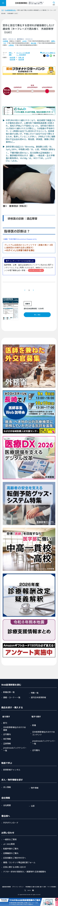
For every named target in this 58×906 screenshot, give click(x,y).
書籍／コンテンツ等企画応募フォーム (19, 862)
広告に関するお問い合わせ (14, 867)
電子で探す (36, 716)
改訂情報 (7, 738)
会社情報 (5, 797)
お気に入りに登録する (48, 53)
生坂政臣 (5, 41)
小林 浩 (24, 41)
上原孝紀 (11, 45)
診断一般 (21, 57)
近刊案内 (7, 734)
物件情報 (34, 787)
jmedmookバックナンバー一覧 (14, 749)
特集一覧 (34, 692)
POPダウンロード (10, 822)
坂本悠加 (33, 43)
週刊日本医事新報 (38, 697)
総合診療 (12, 57)
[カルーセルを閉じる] (56, 899)
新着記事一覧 (9, 692)
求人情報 (7, 787)
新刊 (5, 723)
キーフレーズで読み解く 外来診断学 (23, 54)
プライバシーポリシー (18, 887)
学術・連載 (11, 54)
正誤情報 (7, 743)
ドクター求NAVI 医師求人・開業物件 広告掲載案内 (24, 871)
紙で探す (6, 716)
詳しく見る (37, 315)
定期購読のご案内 (10, 853)
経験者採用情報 (6, 887)
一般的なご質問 (9, 839)
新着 (34, 725)
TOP (2, 10)
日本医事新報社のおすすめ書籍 (14, 728)
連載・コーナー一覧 (11, 697)
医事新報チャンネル (11, 769)
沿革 (33, 806)
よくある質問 (9, 844)
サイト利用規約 (51, 887)
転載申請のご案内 (10, 848)
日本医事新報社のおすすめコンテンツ (43, 733)
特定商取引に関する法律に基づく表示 (35, 887)
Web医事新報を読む (10, 10)
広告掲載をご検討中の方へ (14, 857)
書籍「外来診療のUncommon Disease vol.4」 (21, 239)
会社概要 (7, 805)
